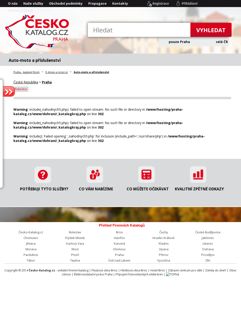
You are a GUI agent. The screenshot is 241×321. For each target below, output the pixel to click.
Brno (119, 232)
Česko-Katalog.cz (31, 232)
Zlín (207, 260)
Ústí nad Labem (119, 260)
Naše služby (33, 3)
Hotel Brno (157, 270)
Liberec (208, 243)
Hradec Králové (164, 238)
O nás (13, 3)
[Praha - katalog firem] (38, 48)
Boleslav (75, 232)
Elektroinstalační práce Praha (93, 274)
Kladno (164, 243)
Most (75, 249)
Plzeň (75, 255)
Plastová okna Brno (104, 270)
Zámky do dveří (215, 270)
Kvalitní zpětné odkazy (199, 189)
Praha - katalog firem (26, 72)
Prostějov (208, 255)
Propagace (97, 3)
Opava (164, 249)
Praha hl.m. (21, 89)
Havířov (119, 238)
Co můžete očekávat (148, 189)
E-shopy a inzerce (56, 72)
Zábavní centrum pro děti (185, 270)
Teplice (75, 260)
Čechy (163, 232)
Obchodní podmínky (66, 3)
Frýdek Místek (75, 238)
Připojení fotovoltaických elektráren (139, 274)
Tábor (31, 260)
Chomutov (31, 238)
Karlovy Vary (75, 243)
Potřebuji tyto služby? (44, 189)
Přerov (164, 255)
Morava (30, 249)
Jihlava (31, 243)
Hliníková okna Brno (133, 270)
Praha (119, 255)
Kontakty (120, 3)
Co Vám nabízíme (96, 189)
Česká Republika (25, 82)
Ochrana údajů (20, 10)
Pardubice (31, 255)
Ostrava (208, 249)
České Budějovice (208, 232)
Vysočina (163, 260)
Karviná (119, 243)
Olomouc (119, 249)
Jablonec (208, 238)
